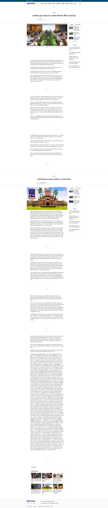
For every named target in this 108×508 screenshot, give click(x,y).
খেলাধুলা (67, 3)
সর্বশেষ (42, 3)
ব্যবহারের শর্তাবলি (40, 506)
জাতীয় (46, 3)
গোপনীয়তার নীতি (46, 506)
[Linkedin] (77, 1)
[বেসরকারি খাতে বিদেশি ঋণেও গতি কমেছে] (75, 34)
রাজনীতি (49, 3)
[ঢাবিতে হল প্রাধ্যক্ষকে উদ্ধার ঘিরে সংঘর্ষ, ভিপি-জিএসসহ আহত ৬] (36, 478)
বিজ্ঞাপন (52, 506)
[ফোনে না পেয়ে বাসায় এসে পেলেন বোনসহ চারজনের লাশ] (75, 67)
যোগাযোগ (34, 506)
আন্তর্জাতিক (58, 3)
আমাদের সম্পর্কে (29, 506)
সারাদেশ (53, 3)
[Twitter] (75, 1)
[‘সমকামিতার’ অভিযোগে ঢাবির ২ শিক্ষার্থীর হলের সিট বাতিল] (47, 489)
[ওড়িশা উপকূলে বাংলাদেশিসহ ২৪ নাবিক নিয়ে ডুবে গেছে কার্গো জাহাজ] (75, 29)
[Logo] (31, 3)
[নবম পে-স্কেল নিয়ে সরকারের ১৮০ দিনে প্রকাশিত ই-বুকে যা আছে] (75, 48)
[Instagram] (79, 1)
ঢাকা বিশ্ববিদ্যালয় (33, 467)
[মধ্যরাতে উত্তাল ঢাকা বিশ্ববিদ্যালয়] (47, 478)
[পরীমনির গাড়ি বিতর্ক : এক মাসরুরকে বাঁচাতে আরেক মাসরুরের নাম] (75, 58)
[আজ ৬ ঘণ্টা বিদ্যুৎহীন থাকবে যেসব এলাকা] (75, 230)
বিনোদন (71, 3)
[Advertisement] (54, 9)
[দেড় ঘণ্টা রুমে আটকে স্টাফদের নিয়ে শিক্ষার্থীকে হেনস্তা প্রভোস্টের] (57, 478)
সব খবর (74, 41)
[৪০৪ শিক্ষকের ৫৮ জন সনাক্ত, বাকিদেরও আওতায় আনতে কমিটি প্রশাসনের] (36, 489)
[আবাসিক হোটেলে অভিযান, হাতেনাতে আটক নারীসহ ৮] (75, 38)
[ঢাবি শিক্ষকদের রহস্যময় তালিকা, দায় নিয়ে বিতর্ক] (75, 53)
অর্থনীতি (63, 3)
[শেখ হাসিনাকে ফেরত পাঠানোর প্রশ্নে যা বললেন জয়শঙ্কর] (75, 63)
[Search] (79, 3)
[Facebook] (73, 1)
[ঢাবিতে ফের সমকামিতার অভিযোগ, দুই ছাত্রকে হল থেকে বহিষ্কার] (57, 489)
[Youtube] (80, 1)
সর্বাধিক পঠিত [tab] (78, 24)
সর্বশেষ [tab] (71, 24)
